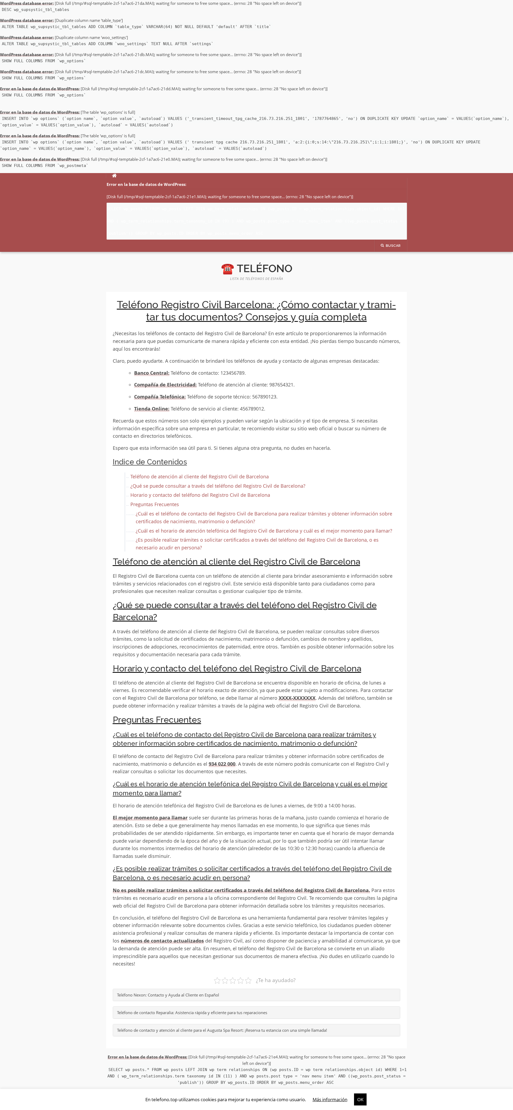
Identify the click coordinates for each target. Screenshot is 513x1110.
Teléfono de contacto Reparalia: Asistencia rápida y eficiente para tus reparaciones (192, 1012)
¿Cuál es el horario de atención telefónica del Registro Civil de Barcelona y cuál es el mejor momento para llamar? (264, 530)
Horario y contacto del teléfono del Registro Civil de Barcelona (200, 495)
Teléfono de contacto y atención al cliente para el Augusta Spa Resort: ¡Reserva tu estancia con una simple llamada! (222, 1030)
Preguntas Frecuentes (154, 504)
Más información (330, 1099)
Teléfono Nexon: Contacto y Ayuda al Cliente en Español (168, 995)
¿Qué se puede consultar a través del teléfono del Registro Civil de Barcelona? (217, 486)
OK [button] (360, 1099)
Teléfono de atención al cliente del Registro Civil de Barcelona (199, 476)
